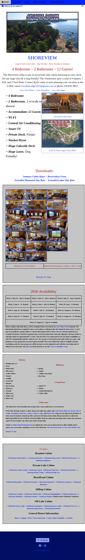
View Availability (43, 90)
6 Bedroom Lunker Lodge (18, 470)
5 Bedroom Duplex (45, 496)
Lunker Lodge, (38, 413)
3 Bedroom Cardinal (15, 494)
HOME (6, 2)
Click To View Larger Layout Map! (62, 150)
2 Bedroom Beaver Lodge (52, 506)
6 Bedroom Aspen (35, 470)
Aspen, (29, 413)
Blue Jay (67, 411)
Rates (30, 518)
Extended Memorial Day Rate (30, 180)
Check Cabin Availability (55, 518)
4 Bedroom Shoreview (51, 470)
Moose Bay (51, 413)
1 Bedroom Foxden (30, 496)
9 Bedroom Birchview (69, 458)
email (31, 346)
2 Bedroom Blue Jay (52, 472)
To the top (44, 540)
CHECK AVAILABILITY (13, 6)
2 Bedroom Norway (70, 506)
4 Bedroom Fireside (30, 482)
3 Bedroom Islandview (46, 482)
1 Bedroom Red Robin (52, 508)
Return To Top (43, 277)
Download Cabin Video (63, 117)
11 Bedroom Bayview (35, 458)
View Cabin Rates (58, 90)
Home (17, 518)
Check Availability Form (58, 346)
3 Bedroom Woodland (34, 506)
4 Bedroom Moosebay (68, 470)
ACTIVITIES (40, 2)
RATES (27, 2)
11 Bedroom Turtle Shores (17, 458)
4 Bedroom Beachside (14, 482)
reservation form (62, 327)
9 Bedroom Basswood (52, 458)
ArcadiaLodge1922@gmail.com (37, 86)
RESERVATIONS (57, 2)
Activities (69, 518)
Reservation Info (39, 518)
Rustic (73, 411)
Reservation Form (57, 176)
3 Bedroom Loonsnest (63, 482)
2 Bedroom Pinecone (69, 494)
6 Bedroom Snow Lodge (16, 506)
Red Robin (59, 411)
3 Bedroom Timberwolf (32, 494)
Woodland (14, 413)
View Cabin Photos (27, 90)
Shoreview (23, 413)
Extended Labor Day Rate (61, 180)
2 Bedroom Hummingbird (51, 494)
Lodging (23, 518)
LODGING (16, 2)
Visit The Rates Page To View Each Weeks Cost (63, 427)
